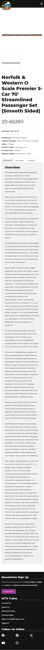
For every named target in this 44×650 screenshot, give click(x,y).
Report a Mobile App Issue (13, 619)
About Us (6, 607)
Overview (7, 160)
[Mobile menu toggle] (42, 3)
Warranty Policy (8, 611)
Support (31, 160)
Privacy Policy (7, 615)
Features (19, 160)
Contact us (6, 603)
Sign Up (8, 591)
